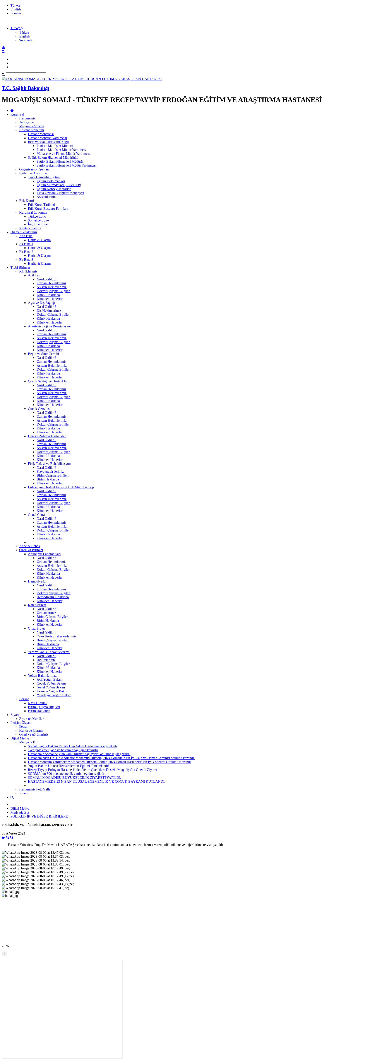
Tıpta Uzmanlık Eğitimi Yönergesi (60, 193)
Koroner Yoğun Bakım (52, 691)
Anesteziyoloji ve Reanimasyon (50, 326)
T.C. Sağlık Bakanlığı (25, 88)
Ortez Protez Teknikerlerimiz (56, 636)
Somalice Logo (38, 220)
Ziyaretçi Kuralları (32, 719)
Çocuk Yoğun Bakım (51, 683)
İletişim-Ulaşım (20, 722)
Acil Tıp (33, 275)
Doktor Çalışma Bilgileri (53, 291)
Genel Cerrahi (37, 514)
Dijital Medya (19, 738)
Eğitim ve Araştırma (33, 173)
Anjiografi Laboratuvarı (44, 554)
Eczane (24, 699)
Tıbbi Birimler (20, 267)
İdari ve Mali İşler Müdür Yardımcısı (62, 150)
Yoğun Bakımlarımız (42, 675)
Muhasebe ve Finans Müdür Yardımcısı (64, 153)
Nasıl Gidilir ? (46, 279)
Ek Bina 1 (26, 244)
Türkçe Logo (37, 216)
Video (23, 793)
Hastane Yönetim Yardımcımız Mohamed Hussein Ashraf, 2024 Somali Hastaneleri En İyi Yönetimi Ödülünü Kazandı (109, 762)
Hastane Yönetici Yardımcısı (47, 138)
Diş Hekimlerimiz (49, 310)
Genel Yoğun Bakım (51, 687)
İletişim (24, 726)
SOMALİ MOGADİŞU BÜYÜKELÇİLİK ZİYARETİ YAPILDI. (74, 777)
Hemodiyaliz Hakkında (53, 597)
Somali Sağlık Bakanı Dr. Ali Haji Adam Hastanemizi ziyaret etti (72, 746)
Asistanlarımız (46, 197)
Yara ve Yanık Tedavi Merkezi (49, 652)
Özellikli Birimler (31, 550)
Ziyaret (15, 715)
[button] (16, 28)
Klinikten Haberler (49, 299)
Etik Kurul (26, 201)
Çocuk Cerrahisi (39, 409)
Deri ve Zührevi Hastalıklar (47, 436)
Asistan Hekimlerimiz (52, 287)
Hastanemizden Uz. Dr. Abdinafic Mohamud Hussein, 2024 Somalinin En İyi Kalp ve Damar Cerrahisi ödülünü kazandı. (111, 758)
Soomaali (16, 13)
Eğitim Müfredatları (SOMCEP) (59, 185)
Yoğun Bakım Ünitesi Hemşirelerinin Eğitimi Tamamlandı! (68, 766)
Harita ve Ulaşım (31, 730)
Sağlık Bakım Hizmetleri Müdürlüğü (53, 157)
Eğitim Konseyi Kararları (54, 189)
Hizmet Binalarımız (23, 232)
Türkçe (15, 5)
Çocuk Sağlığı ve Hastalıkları (48, 381)
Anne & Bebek (29, 546)
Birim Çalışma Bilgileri (53, 475)
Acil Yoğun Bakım (49, 679)
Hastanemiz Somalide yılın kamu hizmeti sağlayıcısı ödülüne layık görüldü (79, 754)
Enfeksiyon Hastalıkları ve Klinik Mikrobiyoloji (61, 487)
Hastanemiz (27, 118)
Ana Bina (26, 236)
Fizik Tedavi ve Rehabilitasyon (49, 463)
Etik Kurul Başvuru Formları (48, 208)
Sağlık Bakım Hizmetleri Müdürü (60, 161)
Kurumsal (17, 114)
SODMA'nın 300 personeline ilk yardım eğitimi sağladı (66, 773)
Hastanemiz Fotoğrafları (35, 789)
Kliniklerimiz (28, 271)
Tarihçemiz (26, 122)
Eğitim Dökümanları (51, 181)
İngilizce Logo (38, 224)
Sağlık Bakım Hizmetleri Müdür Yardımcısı (66, 165)
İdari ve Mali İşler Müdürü (55, 146)
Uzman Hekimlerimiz (51, 283)
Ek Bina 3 (26, 259)
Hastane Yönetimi (31, 130)
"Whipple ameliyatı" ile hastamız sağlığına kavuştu (63, 750)
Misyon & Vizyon (31, 126)
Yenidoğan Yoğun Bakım (54, 695)
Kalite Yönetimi (30, 228)
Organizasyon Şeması (34, 169)
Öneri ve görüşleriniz (33, 734)
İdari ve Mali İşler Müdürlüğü (48, 142)
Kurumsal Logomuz (33, 212)
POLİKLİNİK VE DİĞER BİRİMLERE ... (40, 816)
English (15, 9)
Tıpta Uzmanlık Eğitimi (44, 177)
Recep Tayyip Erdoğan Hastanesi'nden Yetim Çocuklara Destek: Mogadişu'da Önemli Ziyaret (92, 770)
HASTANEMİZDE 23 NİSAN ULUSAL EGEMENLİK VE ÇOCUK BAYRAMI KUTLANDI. (96, 781)
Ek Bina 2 (26, 252)
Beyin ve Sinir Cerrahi (43, 354)
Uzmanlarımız (46, 613)
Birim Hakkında (48, 479)
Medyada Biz (28, 742)
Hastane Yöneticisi (41, 134)
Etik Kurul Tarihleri (41, 204)
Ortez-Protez (36, 628)
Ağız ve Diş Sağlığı (41, 303)
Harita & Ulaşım (39, 240)
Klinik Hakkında (48, 295)
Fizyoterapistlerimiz (50, 471)
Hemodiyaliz (37, 581)
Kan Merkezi (37, 605)
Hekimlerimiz (46, 660)
